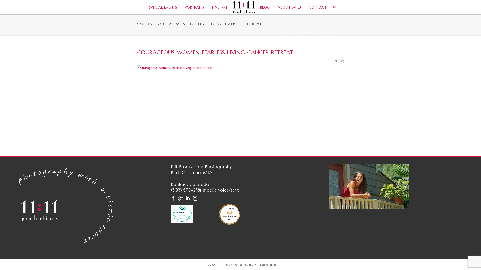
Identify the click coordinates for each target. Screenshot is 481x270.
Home (228, 32)
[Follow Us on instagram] (195, 198)
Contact (318, 7)
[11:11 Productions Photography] (243, 7)
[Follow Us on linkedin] (188, 198)
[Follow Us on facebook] (173, 198)
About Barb (289, 7)
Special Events (163, 7)
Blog (265, 7)
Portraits (194, 7)
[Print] (335, 61)
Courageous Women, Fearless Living (255, 32)
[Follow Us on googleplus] (180, 198)
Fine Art (220, 7)
